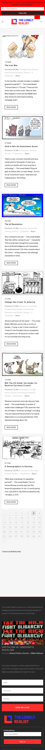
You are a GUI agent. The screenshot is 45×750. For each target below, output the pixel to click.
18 (28, 522)
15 (10, 522)
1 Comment (24, 231)
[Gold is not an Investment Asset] (22, 127)
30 (16, 531)
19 (33, 522)
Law (14, 312)
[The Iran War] (22, 46)
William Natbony (37, 653)
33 (33, 531)
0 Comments (18, 154)
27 (39, 527)
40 (33, 536)
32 (28, 531)
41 (39, 536)
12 (33, 518)
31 (22, 531)
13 (39, 518)
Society (27, 73)
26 (33, 527)
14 (4, 522)
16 (16, 522)
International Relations (14, 73)
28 (4, 531)
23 (16, 527)
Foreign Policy (25, 69)
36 (10, 536)
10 (22, 518)
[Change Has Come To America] (22, 283)
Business (23, 228)
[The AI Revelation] (22, 205)
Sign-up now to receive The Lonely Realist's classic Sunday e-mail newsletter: (22, 3)
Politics (20, 312)
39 (28, 536)
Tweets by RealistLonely (11, 552)
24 (22, 527)
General (35, 69)
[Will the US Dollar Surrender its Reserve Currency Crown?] (22, 364)
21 (4, 527)
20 (39, 522)
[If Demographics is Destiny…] (22, 447)
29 (10, 531)
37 (16, 536)
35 (4, 536)
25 (28, 527)
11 (28, 518)
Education (34, 471)
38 (22, 536)
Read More (11, 107)
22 (10, 527)
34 (39, 531)
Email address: (9, 730)
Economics (24, 150)
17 (22, 522)
